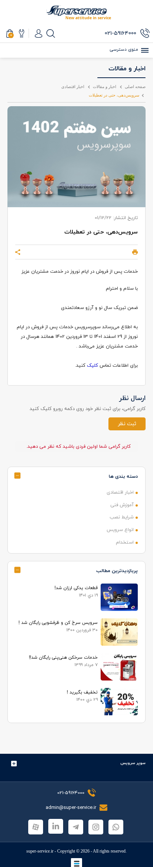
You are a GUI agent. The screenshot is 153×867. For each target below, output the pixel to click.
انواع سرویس (120, 530)
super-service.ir (39, 851)
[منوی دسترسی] (143, 50)
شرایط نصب (122, 517)
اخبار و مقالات (104, 86)
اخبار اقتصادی (72, 86)
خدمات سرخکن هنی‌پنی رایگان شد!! (63, 658)
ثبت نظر (127, 423)
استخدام (125, 542)
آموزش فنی (122, 505)
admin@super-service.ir (72, 807)
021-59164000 (70, 793)
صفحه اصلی (135, 86)
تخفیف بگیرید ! (82, 692)
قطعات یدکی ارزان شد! (76, 588)
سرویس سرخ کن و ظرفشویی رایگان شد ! (58, 623)
